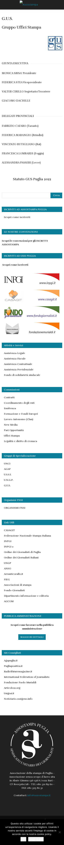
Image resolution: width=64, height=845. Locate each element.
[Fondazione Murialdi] (30, 334)
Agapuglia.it (11, 660)
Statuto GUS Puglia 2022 (32, 179)
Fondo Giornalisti (14, 590)
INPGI (7, 541)
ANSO (7, 568)
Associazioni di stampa (17, 584)
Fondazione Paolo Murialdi (20, 682)
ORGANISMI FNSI (14, 507)
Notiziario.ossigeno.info (18, 698)
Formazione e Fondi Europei (21, 413)
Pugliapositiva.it (13, 666)
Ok (23, 839)
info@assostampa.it (38, 795)
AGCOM (9, 601)
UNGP (7, 563)
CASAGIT (9, 530)
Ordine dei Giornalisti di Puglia (22, 552)
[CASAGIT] (30, 301)
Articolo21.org (12, 687)
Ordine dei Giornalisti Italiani (21, 557)
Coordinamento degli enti (19, 402)
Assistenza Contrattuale (18, 364)
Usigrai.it (9, 693)
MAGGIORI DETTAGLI (32, 637)
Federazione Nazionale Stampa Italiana (27, 535)
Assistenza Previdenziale (18, 369)
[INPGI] (30, 284)
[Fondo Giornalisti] (30, 317)
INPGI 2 (8, 546)
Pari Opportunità (14, 430)
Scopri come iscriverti (17, 217)
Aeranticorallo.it (13, 574)
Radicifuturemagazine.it (18, 671)
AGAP (7, 469)
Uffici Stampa (12, 435)
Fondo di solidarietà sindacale (22, 375)
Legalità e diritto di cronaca (20, 441)
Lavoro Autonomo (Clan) (18, 419)
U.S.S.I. (7, 474)
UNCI (7, 463)
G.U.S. (7, 485)
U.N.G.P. (8, 479)
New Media (11, 424)
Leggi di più (36, 839)
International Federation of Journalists (26, 677)
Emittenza (10, 408)
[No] (59, 832)
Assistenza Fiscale (15, 358)
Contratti (9, 397)
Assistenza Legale (14, 353)
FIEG (7, 579)
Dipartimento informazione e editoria (26, 595)
